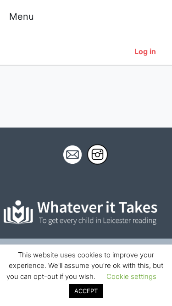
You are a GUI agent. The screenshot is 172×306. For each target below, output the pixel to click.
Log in (145, 51)
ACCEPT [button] (86, 291)
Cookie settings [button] (131, 276)
